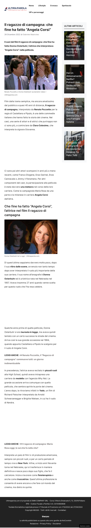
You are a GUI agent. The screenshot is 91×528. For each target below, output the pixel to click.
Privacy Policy (45, 524)
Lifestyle (42, 5)
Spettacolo (66, 5)
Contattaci (62, 510)
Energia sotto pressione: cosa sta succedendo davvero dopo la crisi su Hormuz (73, 45)
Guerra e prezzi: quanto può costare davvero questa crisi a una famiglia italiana (74, 112)
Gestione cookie (85, 526)
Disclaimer (57, 524)
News (31, 5)
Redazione (34, 524)
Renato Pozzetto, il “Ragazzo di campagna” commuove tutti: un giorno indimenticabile (29, 359)
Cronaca (53, 5)
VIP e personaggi (36, 12)
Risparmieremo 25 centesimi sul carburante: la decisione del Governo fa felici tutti (74, 146)
